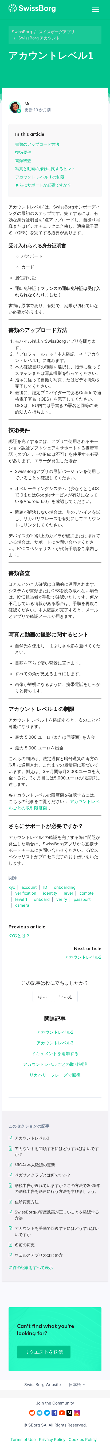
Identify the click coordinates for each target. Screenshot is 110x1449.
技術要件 (23, 152)
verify (61, 899)
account (29, 887)
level (68, 893)
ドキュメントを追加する (55, 1053)
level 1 (21, 899)
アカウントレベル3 (55, 1042)
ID (45, 887)
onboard (42, 899)
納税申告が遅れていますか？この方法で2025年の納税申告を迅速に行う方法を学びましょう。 (57, 1188)
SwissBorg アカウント (39, 37)
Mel (28, 103)
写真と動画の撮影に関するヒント (45, 168)
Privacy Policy (52, 1439)
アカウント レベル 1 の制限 (39, 177)
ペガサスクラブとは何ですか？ (43, 1175)
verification (25, 893)
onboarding (65, 887)
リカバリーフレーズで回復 (55, 1075)
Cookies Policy (83, 1439)
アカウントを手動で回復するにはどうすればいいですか (57, 1231)
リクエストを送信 (44, 1352)
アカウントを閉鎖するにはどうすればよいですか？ (57, 1151)
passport (82, 899)
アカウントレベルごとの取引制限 (55, 1064)
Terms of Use (23, 1439)
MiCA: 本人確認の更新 (35, 1164)
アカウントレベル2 (83, 957)
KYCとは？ (19, 935)
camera (22, 905)
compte (87, 893)
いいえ (65, 996)
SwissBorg (22, 31)
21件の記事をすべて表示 (31, 1267)
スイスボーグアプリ (57, 31)
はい (42, 996)
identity (50, 893)
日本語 (75, 1384)
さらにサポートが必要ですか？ (43, 185)
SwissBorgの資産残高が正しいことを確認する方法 (57, 1215)
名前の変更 (25, 1244)
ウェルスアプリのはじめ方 (39, 1255)
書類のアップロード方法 (37, 144)
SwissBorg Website (42, 1384)
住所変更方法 (27, 1201)
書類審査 (23, 160)
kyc (12, 887)
